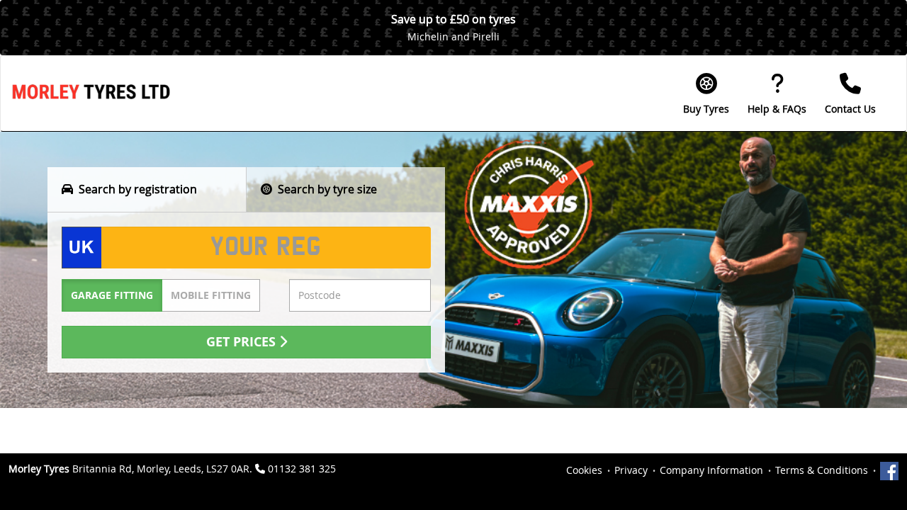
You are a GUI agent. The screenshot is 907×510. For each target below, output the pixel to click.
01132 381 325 (302, 468)
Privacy (631, 470)
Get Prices (242, 342)
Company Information (711, 470)
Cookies (584, 470)
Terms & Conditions (821, 470)
